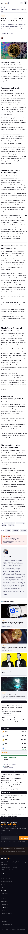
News (5, 7)
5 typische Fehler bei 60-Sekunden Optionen (13, 774)
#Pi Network (11, 525)
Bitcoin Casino (4, 901)
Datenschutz (4, 921)
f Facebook (23, 530)
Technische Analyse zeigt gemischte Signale (13, 705)
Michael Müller (7, 38)
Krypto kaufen (4, 893)
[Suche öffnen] (21, 3)
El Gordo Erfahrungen (7, 789)
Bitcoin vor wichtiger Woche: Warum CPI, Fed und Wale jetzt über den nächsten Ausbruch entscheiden (13, 810)
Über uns (3, 884)
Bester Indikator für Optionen (9, 783)
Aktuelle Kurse (4, 904)
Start (2, 7)
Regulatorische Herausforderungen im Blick (13, 720)
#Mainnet (4, 525)
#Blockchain (7, 523)
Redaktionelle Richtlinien (6, 878)
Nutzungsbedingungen (6, 881)
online (5, 3)
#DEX (13, 523)
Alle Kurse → (5, 752)
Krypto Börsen (4, 898)
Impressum (3, 887)
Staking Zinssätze (5, 896)
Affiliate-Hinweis (4, 876)
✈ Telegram (15, 530)
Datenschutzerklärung (22, 841)
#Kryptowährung (20, 523)
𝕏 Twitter (8, 530)
